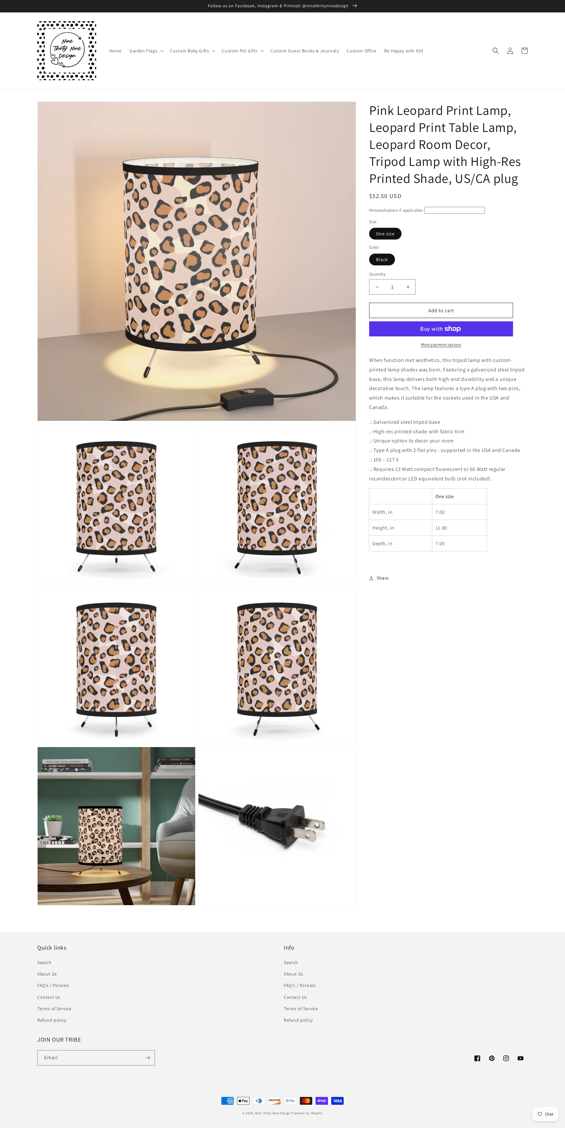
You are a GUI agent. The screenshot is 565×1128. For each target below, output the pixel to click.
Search (44, 962)
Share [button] (383, 578)
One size (385, 234)
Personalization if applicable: (396, 210)
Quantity (377, 274)
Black (382, 259)
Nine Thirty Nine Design (272, 1113)
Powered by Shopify (307, 1113)
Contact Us (48, 997)
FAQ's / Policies (53, 985)
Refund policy (51, 1020)
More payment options (441, 344)
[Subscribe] (147, 1057)
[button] (146, 51)
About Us (47, 974)
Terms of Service (54, 1009)
